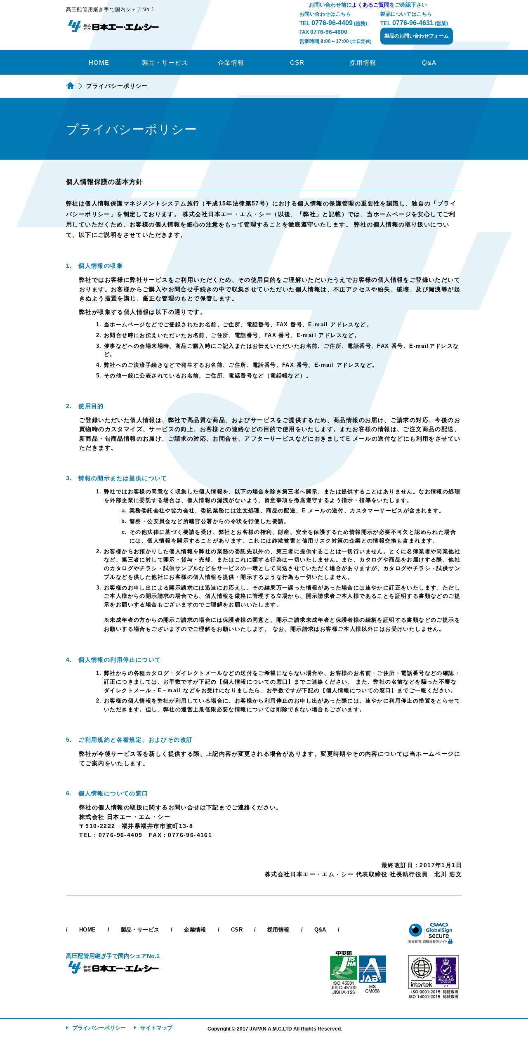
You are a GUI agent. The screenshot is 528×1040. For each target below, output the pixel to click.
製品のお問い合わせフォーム (416, 36)
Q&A (429, 62)
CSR (297, 62)
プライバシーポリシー (99, 1028)
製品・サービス (165, 62)
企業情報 (231, 62)
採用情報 (363, 62)
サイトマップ (156, 1028)
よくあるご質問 (370, 5)
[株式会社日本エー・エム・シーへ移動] (70, 86)
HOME (99, 62)
